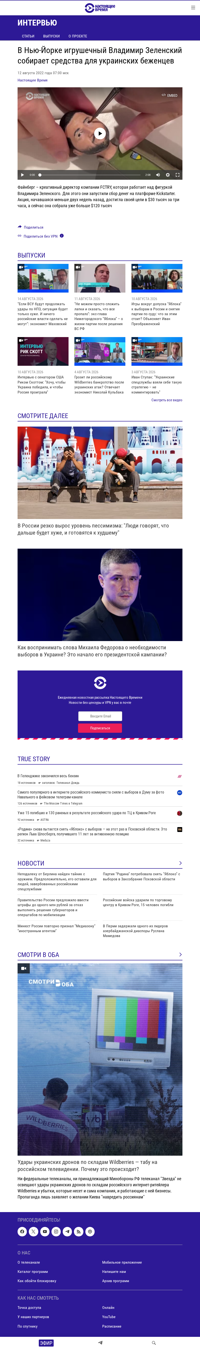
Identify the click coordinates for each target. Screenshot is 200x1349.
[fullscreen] (177, 175)
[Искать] (154, 1343)
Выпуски (51, 36)
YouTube (109, 1316)
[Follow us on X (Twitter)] (33, 1231)
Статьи (28, 36)
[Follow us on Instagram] (56, 1231)
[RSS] (78, 1231)
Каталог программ (33, 1271)
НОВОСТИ (31, 863)
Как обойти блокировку (37, 1280)
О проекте (78, 36)
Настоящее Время (33, 80)
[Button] (30, 228)
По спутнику (28, 1326)
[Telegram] (100, 1343)
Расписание (111, 1326)
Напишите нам (114, 1271)
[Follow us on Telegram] (67, 1231)
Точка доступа (29, 1307)
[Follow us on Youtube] (45, 1231)
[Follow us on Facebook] (22, 1231)
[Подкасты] (90, 1231)
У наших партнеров (33, 1316)
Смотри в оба (38, 955)
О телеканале (29, 1262)
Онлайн (108, 1307)
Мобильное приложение (122, 1262)
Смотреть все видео (166, 400)
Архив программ (115, 1280)
